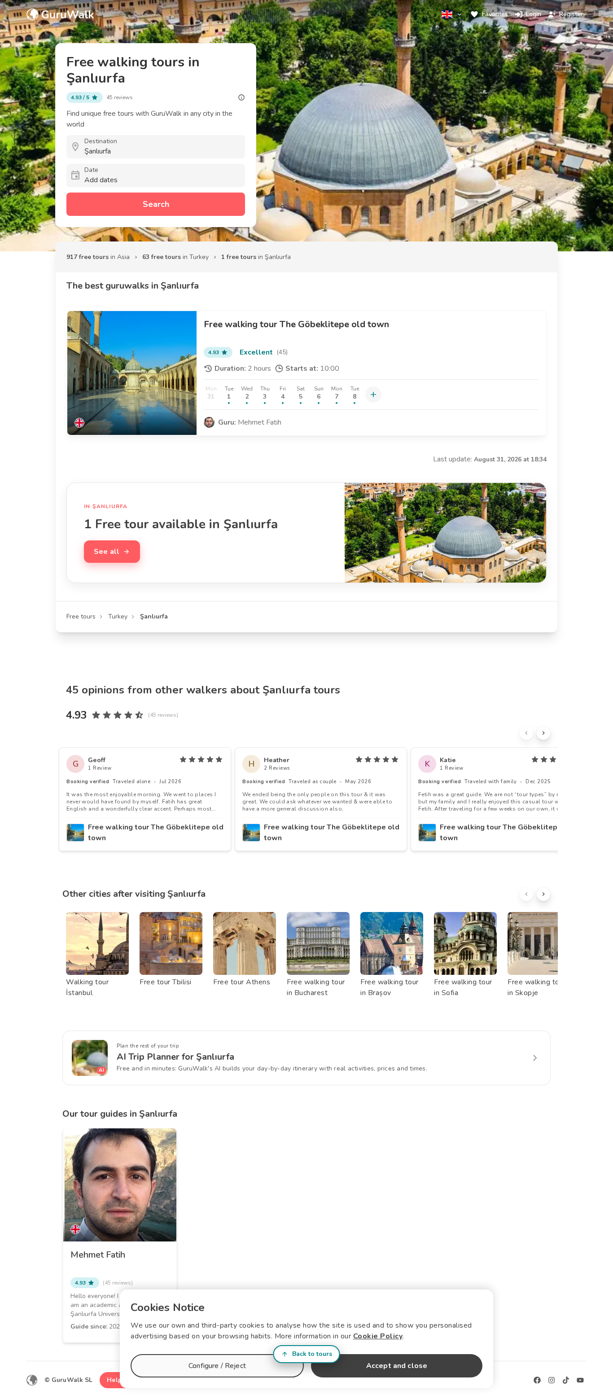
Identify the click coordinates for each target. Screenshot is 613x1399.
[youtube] (580, 1380)
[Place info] (241, 97)
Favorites (495, 14)
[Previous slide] (526, 733)
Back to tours (312, 1354)
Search (156, 204)
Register (571, 14)
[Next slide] (543, 733)
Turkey (117, 616)
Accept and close (396, 1366)
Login (533, 14)
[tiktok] (566, 1380)
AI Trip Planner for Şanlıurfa (175, 1057)
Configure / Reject (217, 1366)
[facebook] (537, 1380)
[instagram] (551, 1380)
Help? (116, 1380)
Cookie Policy (378, 1336)
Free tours (81, 616)
